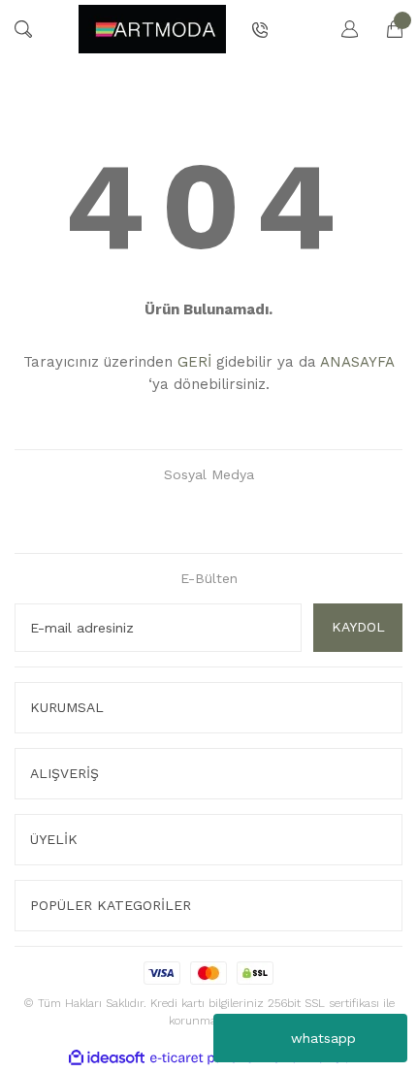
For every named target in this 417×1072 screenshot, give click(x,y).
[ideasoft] (106, 1058)
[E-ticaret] (206, 1057)
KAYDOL (358, 626)
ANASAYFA (357, 362)
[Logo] (152, 29)
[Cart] (385, 29)
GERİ (194, 362)
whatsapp (323, 1038)
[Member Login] (340, 29)
